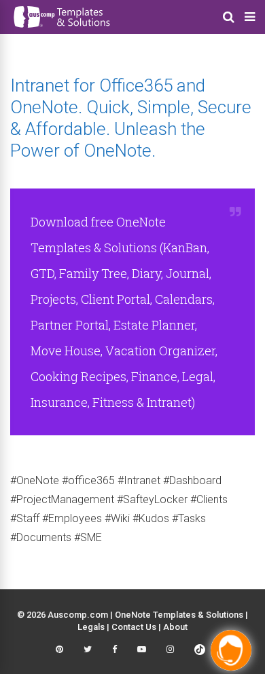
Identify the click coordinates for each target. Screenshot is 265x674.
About (175, 627)
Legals (91, 627)
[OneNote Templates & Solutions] (61, 30)
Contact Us (133, 627)
